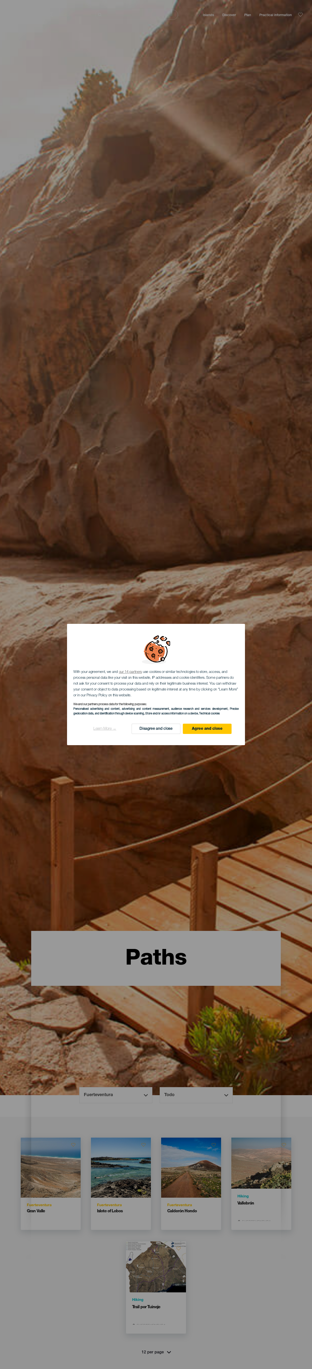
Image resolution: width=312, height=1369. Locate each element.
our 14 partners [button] (130, 672)
